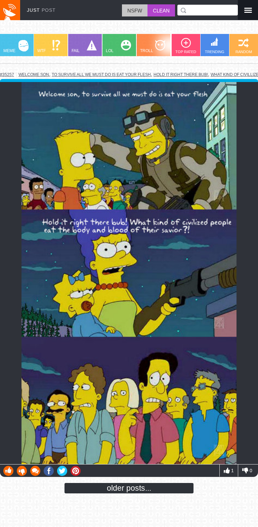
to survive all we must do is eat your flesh (101, 74)
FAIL (76, 50)
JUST (41, 10)
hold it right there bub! (181, 74)
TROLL (146, 50)
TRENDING (214, 52)
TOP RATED (185, 52)
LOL (110, 50)
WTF (41, 50)
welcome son (33, 74)
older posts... (129, 488)
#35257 (7, 74)
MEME (9, 50)
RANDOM (243, 52)
